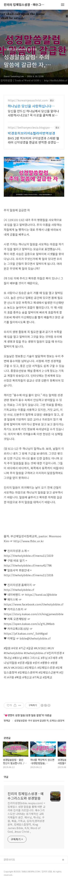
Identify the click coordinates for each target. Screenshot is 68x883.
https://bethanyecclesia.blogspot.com (30, 127)
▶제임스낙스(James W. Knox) (20, 872)
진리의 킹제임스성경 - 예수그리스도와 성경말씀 (24, 5)
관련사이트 (9, 859)
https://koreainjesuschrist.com (28, 100)
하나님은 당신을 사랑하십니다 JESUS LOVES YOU (29, 106)
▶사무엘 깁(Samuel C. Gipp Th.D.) (23, 866)
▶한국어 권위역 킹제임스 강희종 (21, 878)
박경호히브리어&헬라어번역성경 (31, 133)
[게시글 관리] (19, 705)
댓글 (6, 777)
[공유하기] (15, 705)
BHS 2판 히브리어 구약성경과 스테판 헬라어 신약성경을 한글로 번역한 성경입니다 (33, 140)
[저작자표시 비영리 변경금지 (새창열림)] (45, 705)
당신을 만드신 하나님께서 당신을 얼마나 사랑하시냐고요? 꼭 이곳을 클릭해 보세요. (33, 113)
